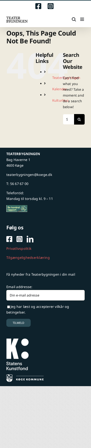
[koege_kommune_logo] (25, 376)
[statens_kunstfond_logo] (17, 340)
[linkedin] (30, 239)
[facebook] (9, 239)
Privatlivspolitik (19, 248)
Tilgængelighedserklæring (28, 257)
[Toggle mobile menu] (82, 19)
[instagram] (19, 239)
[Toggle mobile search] (74, 19)
